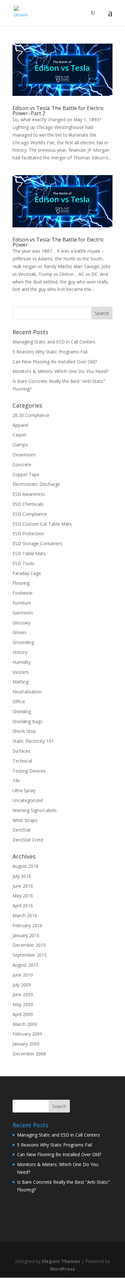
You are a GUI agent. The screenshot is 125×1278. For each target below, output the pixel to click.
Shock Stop (24, 731)
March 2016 (25, 915)
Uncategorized (28, 800)
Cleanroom (24, 455)
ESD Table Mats (29, 553)
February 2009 (27, 1034)
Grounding (23, 642)
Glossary (21, 623)
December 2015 (29, 945)
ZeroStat (22, 830)
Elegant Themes (61, 1261)
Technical (22, 761)
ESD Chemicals (28, 504)
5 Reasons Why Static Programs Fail (50, 352)
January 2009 (26, 1044)
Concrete (22, 464)
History (20, 652)
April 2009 (23, 1014)
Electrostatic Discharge (36, 484)
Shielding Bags (28, 721)
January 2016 (26, 935)
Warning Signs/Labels (35, 810)
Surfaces (21, 751)
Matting (21, 682)
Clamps (20, 445)
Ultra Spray (24, 790)
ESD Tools (23, 563)
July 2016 (22, 876)
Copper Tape (26, 474)
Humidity (22, 662)
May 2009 (23, 1004)
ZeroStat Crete (28, 840)
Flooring (21, 583)
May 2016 (23, 896)
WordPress (62, 1269)
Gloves (20, 632)
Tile (16, 780)
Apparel (20, 425)
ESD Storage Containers (38, 543)
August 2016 (25, 866)
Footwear (23, 593)
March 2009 (25, 1024)
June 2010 (23, 975)
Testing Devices (29, 771)
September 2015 (30, 955)
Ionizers (21, 672)
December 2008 (29, 1054)
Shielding (22, 711)
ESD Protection (28, 533)
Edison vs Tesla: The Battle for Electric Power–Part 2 (58, 111)
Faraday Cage (27, 573)
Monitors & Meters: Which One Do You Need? (60, 371)
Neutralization (27, 692)
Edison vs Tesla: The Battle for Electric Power (58, 242)
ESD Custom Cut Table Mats (42, 524)
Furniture (22, 603)
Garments (23, 613)
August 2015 (25, 965)
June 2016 (23, 886)
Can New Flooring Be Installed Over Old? (55, 362)
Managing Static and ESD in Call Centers (54, 342)
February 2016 (27, 925)
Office (19, 701)
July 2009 (22, 985)
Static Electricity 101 (33, 741)
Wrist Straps (25, 820)
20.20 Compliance (31, 415)
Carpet (19, 435)
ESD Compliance (30, 514)
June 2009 (23, 994)
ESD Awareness (29, 494)
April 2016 (23, 905)
